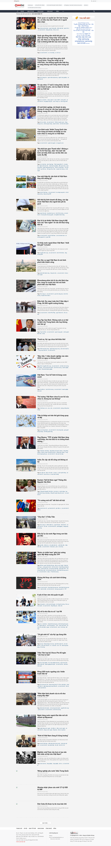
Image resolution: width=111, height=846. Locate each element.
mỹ (41, 624)
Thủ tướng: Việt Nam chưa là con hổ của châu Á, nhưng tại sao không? (53, 398)
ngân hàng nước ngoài (45, 728)
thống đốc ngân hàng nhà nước (57, 493)
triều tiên (66, 664)
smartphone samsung (83, 41)
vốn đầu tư (53, 728)
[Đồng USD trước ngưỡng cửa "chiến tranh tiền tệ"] (26, 677)
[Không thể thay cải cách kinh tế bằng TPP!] (26, 583)
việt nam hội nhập (59, 454)
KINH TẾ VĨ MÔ (30, 11)
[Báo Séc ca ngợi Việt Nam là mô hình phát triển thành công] (26, 265)
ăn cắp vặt (42, 472)
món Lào (88, 37)
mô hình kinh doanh (64, 123)
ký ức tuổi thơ (43, 99)
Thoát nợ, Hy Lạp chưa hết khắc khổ (51, 339)
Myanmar (55, 729)
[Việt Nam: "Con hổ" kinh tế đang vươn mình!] (26, 380)
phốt (75, 27)
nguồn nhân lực (42, 625)
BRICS (38, 509)
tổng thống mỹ (54, 605)
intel (59, 627)
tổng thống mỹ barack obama (56, 450)
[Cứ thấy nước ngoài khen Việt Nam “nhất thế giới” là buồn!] (26, 248)
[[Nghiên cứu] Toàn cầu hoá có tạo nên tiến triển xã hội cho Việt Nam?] (26, 757)
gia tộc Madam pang (82, 27)
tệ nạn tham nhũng (55, 474)
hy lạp (41, 643)
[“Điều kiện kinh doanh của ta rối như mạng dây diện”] (26, 699)
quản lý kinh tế (41, 709)
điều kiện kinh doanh (44, 708)
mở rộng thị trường (60, 604)
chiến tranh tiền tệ (42, 687)
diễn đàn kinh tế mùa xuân (54, 743)
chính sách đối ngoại (50, 604)
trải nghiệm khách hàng (59, 214)
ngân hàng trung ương (55, 348)
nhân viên (60, 605)
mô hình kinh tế (50, 589)
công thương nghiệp (53, 165)
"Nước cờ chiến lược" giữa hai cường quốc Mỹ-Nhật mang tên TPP (51, 553)
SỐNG (57, 11)
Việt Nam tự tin (43, 408)
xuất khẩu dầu (61, 545)
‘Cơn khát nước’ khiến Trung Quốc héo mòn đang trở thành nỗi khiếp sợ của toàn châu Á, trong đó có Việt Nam (52, 131)
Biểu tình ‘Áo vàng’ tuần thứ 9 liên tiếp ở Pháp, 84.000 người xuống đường (52, 302)
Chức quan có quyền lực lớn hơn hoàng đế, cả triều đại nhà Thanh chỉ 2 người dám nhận (52, 20)
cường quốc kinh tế (47, 567)
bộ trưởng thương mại (51, 570)
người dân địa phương (53, 77)
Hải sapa (87, 35)
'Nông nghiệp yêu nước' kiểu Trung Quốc (53, 771)
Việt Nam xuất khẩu (44, 450)
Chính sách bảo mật (20, 841)
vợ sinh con (57, 52)
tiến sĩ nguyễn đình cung (45, 366)
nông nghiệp (49, 763)
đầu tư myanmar (61, 729)
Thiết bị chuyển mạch (59, 122)
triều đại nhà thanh (44, 28)
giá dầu (41, 545)
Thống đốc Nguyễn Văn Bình (46, 491)
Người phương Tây (44, 165)
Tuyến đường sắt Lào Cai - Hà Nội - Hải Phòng (83, 25)
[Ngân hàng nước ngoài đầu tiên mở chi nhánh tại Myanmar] (26, 721)
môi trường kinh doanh (48, 367)
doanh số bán (56, 123)
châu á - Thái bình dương (52, 571)
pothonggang (59, 526)
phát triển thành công (44, 273)
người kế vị (66, 28)
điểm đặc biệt (60, 28)
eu (50, 645)
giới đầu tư (58, 508)
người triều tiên (40, 664)
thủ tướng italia (60, 430)
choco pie (39, 665)
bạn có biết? (57, 99)
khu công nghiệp (43, 662)
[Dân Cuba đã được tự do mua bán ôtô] (26, 809)
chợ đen (45, 526)
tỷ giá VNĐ (48, 237)
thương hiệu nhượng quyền (47, 214)
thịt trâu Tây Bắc (81, 35)
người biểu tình (59, 312)
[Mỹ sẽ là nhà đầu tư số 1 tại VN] (26, 617)
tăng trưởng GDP (47, 194)
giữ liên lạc (43, 169)
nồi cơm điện (43, 122)
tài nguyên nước (60, 143)
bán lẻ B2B (81, 43)
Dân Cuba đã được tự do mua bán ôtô (52, 804)
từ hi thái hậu (43, 164)
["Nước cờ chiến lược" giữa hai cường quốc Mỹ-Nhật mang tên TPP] (26, 558)
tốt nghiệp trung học (48, 101)
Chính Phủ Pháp (51, 312)
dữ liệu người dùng (48, 123)
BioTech (86, 5)
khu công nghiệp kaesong (53, 662)
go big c (90, 27)
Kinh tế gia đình (64, 101)
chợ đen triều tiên (52, 526)
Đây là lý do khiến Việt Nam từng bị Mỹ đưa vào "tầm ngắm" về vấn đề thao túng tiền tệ (53, 223)
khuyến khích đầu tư (45, 295)
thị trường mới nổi (44, 684)
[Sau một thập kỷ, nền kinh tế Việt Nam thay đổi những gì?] (26, 182)
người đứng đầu (52, 28)
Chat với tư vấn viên (55, 839)
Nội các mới (56, 29)
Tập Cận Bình (43, 332)
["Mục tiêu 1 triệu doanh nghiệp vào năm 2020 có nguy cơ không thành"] (26, 361)
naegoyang (65, 526)
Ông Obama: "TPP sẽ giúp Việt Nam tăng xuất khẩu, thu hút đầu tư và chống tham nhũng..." (53, 439)
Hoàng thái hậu (49, 29)
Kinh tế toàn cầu (44, 568)
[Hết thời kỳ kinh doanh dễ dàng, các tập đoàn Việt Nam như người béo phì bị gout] (26, 205)
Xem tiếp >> (42, 822)
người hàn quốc (63, 662)
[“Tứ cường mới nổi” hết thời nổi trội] (26, 506)
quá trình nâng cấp (58, 293)
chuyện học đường (60, 169)
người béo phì (43, 213)
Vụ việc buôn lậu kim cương (34, 7)
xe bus (87, 22)
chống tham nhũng (60, 452)
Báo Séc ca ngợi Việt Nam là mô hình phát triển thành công (51, 261)
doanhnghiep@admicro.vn (58, 837)
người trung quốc (59, 332)
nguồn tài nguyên (52, 143)
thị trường (39, 528)
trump (43, 333)
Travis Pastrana (81, 22)
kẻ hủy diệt (63, 99)
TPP (65, 589)
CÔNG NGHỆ (49, 11)
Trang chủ (19, 828)
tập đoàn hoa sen (51, 213)
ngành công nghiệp (62, 77)
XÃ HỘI (22, 11)
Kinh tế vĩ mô (32, 828)
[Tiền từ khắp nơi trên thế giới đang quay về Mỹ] (26, 421)
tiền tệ (67, 686)
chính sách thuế (62, 625)
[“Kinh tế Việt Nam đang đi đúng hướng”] (26, 741)
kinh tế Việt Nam (43, 192)
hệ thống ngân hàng (48, 431)
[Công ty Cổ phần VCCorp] (74, 832)
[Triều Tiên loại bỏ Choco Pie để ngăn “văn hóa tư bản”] (26, 658)
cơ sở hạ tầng (51, 52)
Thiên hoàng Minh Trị (58, 164)
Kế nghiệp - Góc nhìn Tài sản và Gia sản (73, 5)
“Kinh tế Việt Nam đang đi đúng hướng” (52, 736)
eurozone (54, 645)
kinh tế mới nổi (43, 508)
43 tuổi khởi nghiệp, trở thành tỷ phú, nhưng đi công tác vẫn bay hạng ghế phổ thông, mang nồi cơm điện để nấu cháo (53, 109)
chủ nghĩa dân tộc (53, 545)
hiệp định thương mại (52, 624)
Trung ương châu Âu (42, 350)
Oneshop (88, 43)
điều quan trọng (62, 165)
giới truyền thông (62, 472)
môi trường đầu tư (51, 625)
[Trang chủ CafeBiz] (17, 11)
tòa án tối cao (47, 474)
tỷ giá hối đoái (57, 524)
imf (60, 645)
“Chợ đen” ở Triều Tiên (46, 517)
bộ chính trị (56, 491)
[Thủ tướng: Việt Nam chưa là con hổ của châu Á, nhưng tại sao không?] (26, 402)
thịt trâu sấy (80, 37)
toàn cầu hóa (43, 763)
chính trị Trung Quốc (59, 167)
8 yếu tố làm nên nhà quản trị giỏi (50, 595)
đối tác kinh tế (55, 567)
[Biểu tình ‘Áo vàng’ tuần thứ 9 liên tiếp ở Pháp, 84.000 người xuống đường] (26, 307)
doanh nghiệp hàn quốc (50, 664)
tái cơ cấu (50, 408)
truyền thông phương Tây (48, 167)
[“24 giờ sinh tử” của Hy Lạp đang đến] (26, 640)
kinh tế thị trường (59, 213)
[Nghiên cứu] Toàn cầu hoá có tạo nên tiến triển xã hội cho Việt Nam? (52, 753)
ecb (58, 645)
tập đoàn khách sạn (85, 29)
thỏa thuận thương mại (53, 587)
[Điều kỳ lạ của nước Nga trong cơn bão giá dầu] (26, 539)
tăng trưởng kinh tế (53, 684)
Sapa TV (87, 33)
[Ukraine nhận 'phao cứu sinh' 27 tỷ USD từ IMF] (26, 793)
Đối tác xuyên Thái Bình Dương (48, 452)
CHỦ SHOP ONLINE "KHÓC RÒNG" (54, 5)
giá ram (78, 29)
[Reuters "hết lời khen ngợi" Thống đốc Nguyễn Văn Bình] (26, 485)
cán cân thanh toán (60, 235)
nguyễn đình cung (44, 252)
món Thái (79, 33)
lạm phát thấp (51, 745)
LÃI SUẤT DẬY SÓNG (39, 5)
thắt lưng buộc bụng (44, 348)
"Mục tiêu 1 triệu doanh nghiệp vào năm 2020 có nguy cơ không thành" (52, 357)
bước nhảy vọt (56, 101)
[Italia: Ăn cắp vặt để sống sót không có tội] (26, 465)
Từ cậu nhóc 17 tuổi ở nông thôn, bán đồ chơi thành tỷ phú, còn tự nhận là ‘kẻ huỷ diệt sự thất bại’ (53, 87)
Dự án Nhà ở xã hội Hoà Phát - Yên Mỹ (83, 31)
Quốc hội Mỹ (43, 589)
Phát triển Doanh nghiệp (47, 369)
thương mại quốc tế (59, 589)
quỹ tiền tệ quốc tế (59, 643)
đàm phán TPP (62, 568)
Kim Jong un (43, 293)
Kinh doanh (41, 828)
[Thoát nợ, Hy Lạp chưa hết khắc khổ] (26, 345)
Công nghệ (49, 828)
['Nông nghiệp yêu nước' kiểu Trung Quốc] (26, 776)
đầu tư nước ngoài (59, 565)
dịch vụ (60, 763)
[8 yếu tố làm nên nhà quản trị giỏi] (26, 600)
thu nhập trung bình (60, 192)
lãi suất (56, 745)
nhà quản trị (42, 604)
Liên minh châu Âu (64, 348)
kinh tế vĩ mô (62, 745)
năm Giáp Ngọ (50, 164)
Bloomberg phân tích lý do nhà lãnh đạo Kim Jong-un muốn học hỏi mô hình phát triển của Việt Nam (52, 282)
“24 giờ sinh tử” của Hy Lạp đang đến (51, 634)
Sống (54, 828)
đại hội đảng (62, 491)
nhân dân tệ (63, 524)
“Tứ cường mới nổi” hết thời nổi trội (51, 500)
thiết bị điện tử (50, 524)
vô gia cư (55, 472)
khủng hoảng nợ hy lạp (49, 643)
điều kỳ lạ (46, 545)
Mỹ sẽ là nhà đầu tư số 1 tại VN (49, 612)
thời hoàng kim (43, 77)
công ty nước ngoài (48, 729)
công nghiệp (55, 763)
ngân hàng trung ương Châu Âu (50, 686)
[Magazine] (16, 1)
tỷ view (82, 33)
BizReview (30, 5)
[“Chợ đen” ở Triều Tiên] (26, 522)
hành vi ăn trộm (49, 472)
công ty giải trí (50, 99)
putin (57, 546)
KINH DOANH (40, 11)
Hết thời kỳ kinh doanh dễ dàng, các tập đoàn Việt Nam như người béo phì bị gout (52, 202)
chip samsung (83, 39)
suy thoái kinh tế (51, 508)
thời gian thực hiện (51, 169)
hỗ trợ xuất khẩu (62, 684)
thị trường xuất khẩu (53, 568)
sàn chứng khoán (44, 430)
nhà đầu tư (42, 389)
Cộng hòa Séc (53, 273)
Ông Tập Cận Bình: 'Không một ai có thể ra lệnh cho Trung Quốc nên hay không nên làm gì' (52, 322)
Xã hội (25, 828)
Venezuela (52, 546)
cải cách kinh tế (41, 29)
